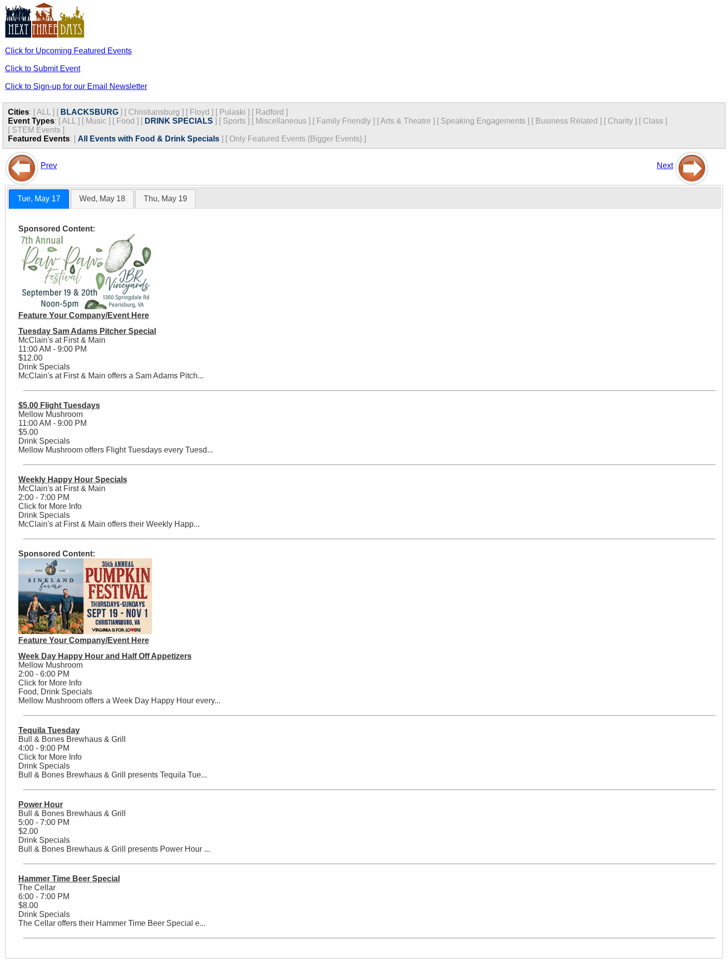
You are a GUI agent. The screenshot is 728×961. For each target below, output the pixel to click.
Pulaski (232, 112)
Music (96, 121)
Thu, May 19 (165, 198)
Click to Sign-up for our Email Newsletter (76, 86)
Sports (234, 121)
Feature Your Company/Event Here (83, 315)
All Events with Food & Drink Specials (148, 139)
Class (653, 121)
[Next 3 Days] (692, 165)
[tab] (39, 199)
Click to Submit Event (42, 68)
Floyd (199, 112)
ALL (44, 112)
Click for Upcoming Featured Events (68, 50)
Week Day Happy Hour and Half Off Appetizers (105, 656)
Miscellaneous (281, 121)
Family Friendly (343, 121)
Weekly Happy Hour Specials (72, 479)
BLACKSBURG (89, 112)
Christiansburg (154, 112)
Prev (49, 165)
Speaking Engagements (483, 121)
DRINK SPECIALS (179, 121)
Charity (620, 121)
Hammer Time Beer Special (69, 878)
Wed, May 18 (102, 198)
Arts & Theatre (405, 121)
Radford (270, 112)
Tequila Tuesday (49, 730)
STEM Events (36, 130)
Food (125, 121)
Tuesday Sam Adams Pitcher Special (87, 331)
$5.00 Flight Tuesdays (59, 405)
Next (665, 165)
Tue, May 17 (38, 198)
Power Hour (40, 804)
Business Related (566, 121)
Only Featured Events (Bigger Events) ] (297, 139)
